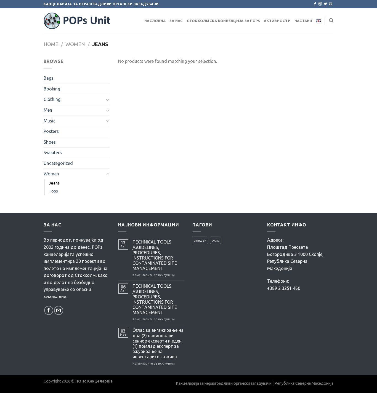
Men (48, 110)
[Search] (331, 20)
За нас (176, 21)
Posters (51, 131)
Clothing (52, 99)
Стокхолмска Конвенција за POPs (223, 21)
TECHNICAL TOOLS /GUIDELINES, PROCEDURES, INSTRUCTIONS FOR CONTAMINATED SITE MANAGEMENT (154, 255)
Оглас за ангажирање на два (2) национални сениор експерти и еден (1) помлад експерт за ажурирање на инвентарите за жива (158, 343)
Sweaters (53, 152)
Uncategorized (58, 163)
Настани (303, 21)
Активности (277, 21)
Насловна (155, 21)
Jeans (54, 183)
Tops (53, 191)
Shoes (50, 142)
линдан (200, 240)
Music (49, 120)
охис (215, 240)
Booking (52, 88)
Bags (49, 78)
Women (75, 44)
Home (51, 44)
